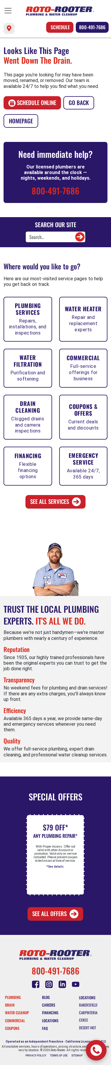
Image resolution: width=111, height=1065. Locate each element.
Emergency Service (83, 465)
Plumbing (13, 997)
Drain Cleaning (27, 416)
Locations (50, 1020)
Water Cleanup (17, 1012)
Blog (46, 997)
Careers (48, 1005)
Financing (28, 465)
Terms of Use (58, 1055)
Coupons (12, 1028)
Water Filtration (27, 367)
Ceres (83, 1020)
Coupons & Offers (83, 416)
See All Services (49, 501)
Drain (10, 1005)
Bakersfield (88, 1005)
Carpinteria (88, 1012)
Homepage (21, 121)
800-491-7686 (92, 27)
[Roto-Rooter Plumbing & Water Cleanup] (60, 11)
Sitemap (77, 1055)
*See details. (55, 866)
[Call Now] (96, 1050)
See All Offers (49, 913)
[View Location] (9, 28)
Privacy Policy (35, 1055)
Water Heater (83, 318)
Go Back (79, 102)
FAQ (45, 1028)
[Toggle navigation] (8, 10)
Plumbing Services (27, 318)
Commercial (83, 367)
